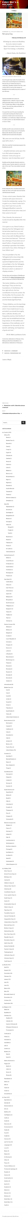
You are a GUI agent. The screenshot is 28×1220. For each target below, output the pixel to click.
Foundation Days (8, 913)
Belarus (8, 630)
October (6, 1000)
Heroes (6, 1139)
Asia (5, 504)
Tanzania (8, 491)
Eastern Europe (8, 624)
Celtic (7, 1069)
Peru (7, 813)
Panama (8, 575)
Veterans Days (8, 958)
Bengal (10, 527)
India (7, 524)
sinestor (19, 31)
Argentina (8, 792)
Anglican (8, 1018)
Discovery (7, 1124)
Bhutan (8, 518)
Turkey (8, 714)
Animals (6, 1103)
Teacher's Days (8, 949)
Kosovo (8, 648)
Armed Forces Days (9, 874)
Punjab (10, 530)
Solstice (6, 1181)
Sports (6, 1184)
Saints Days (7, 943)
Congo (8, 449)
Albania (8, 627)
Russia (8, 672)
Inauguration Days (9, 919)
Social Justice (7, 1178)
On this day (7, 1157)
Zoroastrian (7, 1093)
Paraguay (8, 810)
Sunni (7, 1057)
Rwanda (8, 485)
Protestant (9, 1030)
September (7, 1003)
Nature (6, 1154)
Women (6, 1193)
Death (5, 1121)
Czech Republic (10, 639)
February (15, 350)
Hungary (8, 645)
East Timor (9, 587)
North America (8, 720)
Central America (8, 555)
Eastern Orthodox (10, 1024)
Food (5, 1133)
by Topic (4, 1097)
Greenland (9, 735)
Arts (5, 1109)
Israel (7, 696)
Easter (6, 901)
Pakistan (8, 542)
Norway (8, 783)
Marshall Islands (10, 759)
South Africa (9, 488)
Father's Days (7, 907)
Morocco (8, 473)
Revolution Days (8, 940)
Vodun (6, 1090)
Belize (7, 557)
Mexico (8, 744)
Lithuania (8, 654)
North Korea (9, 602)
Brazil (7, 798)
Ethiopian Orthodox (11, 1027)
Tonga (7, 768)
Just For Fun (7, 1142)
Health (6, 1136)
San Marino (9, 852)
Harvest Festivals (9, 916)
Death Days (7, 898)
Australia (8, 756)
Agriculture (7, 1100)
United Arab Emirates (12, 717)
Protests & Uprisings (9, 1169)
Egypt (7, 452)
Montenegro (9, 660)
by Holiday (5, 868)
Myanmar (8, 536)
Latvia (7, 651)
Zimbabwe (9, 500)
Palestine (8, 708)
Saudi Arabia (9, 711)
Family (6, 1130)
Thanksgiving (7, 952)
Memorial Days (8, 925)
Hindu (5, 1036)
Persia (7, 545)
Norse (7, 1072)
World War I (7, 1199)
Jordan (8, 699)
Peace (6, 1163)
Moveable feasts (8, 994)
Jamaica (8, 741)
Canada (8, 726)
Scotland (8, 855)
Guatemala (9, 566)
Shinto (6, 1081)
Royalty (6, 1172)
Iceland (8, 780)
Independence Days (9, 922)
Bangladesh (9, 515)
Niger (7, 479)
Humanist (6, 1039)
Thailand (8, 615)
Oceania (6, 753)
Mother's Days (8, 928)
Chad (7, 446)
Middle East (7, 687)
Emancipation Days (9, 904)
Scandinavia (7, 771)
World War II (7, 1202)
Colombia (8, 804)
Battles (6, 1112)
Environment (7, 1127)
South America (8, 789)
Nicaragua (9, 572)
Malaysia (8, 596)
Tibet (7, 618)
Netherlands (9, 843)
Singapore (9, 608)
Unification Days (8, 955)
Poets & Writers (8, 1166)
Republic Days (8, 937)
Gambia (8, 458)
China (7, 584)
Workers (6, 1196)
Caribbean (8, 729)
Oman (7, 705)
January (6, 979)
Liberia (8, 464)
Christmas (7, 889)
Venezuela (9, 819)
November (7, 997)
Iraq (7, 693)
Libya (7, 467)
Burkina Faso (9, 440)
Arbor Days (7, 871)
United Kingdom (10, 864)
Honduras (8, 569)
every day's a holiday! (10, 3)
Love (5, 1148)
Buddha (7, 353)
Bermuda (8, 723)
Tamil (9, 533)
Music (5, 1151)
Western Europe (8, 822)
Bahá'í (5, 1009)
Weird (5, 1190)
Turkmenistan (9, 551)
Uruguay (8, 816)
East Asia (6, 579)
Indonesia (8, 590)
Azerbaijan (9, 512)
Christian (6, 1015)
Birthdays (6, 877)
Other (5, 1160)
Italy (7, 837)
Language (7, 1145)
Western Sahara (10, 497)
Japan (7, 593)
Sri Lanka (8, 548)
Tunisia (8, 494)
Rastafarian (7, 1078)
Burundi (8, 443)
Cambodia (8, 581)
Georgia (8, 521)
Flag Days (6, 910)
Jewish (6, 1048)
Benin (7, 437)
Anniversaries (7, 1106)
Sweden (8, 786)
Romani (8, 666)
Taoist (5, 1087)
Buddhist (8, 350)
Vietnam (8, 621)
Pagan (6, 1063)
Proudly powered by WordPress (10, 1216)
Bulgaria (8, 633)
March (6, 988)
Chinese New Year (9, 886)
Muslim (6, 1051)
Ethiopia (8, 455)
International (7, 684)
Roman (8, 1075)
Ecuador (8, 807)
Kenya (7, 461)
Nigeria (8, 482)
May (5, 991)
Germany (8, 831)
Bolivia (8, 795)
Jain (5, 1045)
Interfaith (6, 1042)
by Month (4, 964)
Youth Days (7, 961)
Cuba (7, 732)
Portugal (8, 849)
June (5, 985)
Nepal (7, 539)
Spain (7, 858)
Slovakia (8, 675)
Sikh (5, 1084)
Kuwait (8, 702)
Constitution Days (9, 892)
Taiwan (8, 612)
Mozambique (9, 476)
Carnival (6, 880)
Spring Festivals (8, 946)
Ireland (8, 834)
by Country (5, 432)
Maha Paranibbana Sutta (17, 277)
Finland (8, 777)
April (5, 967)
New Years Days (8, 934)
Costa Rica (9, 560)
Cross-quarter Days (9, 895)
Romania (8, 669)
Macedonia (9, 657)
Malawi (8, 470)
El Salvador (9, 563)
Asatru (8, 1066)
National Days (8, 931)
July (5, 982)
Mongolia (8, 599)
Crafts (5, 1118)
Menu (14, 10)
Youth (5, 1205)
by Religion (5, 1007)
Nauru (7, 762)
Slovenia (8, 678)
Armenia (8, 509)
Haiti (7, 738)
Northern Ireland (10, 846)
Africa (5, 435)
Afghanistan (9, 506)
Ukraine (8, 681)
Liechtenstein (9, 840)
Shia (7, 1054)
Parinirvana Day (15, 353)
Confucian (6, 1033)
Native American (8, 1060)
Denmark (8, 774)
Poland (8, 663)
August (6, 970)
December (7, 973)
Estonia (8, 642)
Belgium (8, 825)
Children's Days (8, 883)
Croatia (8, 636)
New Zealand (9, 765)
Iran (7, 690)
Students (6, 1187)
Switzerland (9, 861)
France (8, 828)
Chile (7, 801)
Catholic (8, 1021)
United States (9, 750)
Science (6, 1175)
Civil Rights (7, 1115)
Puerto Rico (9, 747)
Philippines (9, 605)
